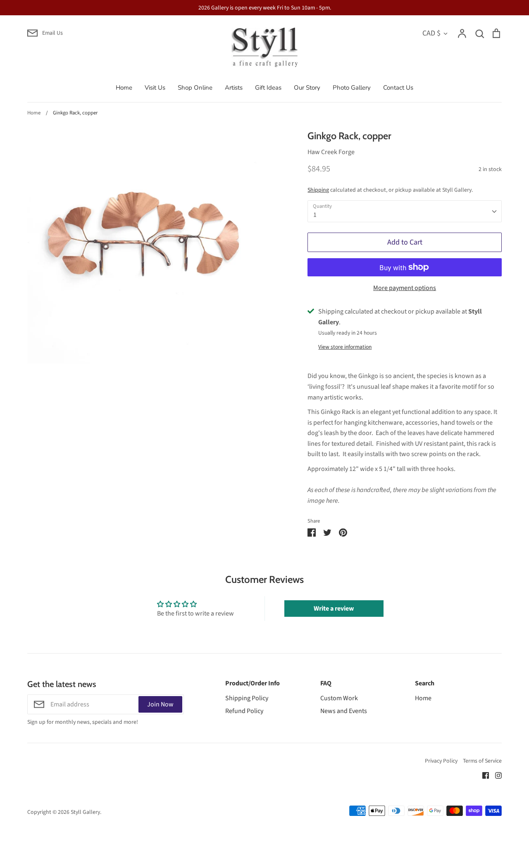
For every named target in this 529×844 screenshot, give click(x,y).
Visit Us (155, 87)
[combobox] (404, 211)
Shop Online (195, 87)
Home (124, 87)
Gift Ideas (268, 87)
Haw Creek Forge (331, 152)
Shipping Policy (246, 698)
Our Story (307, 87)
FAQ (325, 683)
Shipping (318, 190)
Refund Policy (244, 711)
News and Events (343, 711)
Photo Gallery (352, 87)
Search (424, 683)
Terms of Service (482, 761)
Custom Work (339, 698)
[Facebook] (482, 775)
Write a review (334, 608)
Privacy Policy (441, 761)
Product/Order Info (252, 683)
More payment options (404, 287)
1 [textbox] (315, 214)
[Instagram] (495, 775)
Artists (234, 87)
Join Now (160, 704)
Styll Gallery (85, 812)
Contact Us (398, 87)
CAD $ (431, 33)
